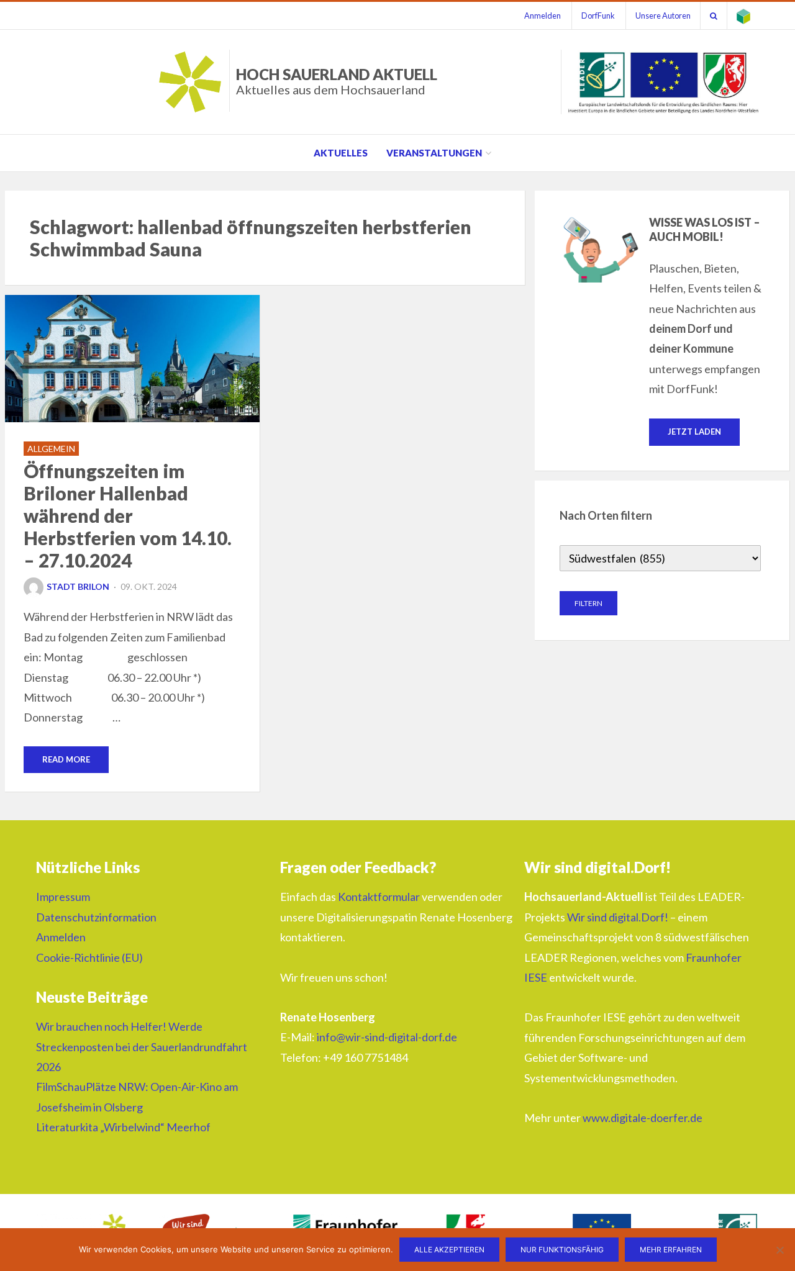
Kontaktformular (379, 896)
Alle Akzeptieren (449, 1249)
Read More (66, 759)
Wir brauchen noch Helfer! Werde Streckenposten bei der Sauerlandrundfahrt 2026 (141, 1047)
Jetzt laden (694, 431)
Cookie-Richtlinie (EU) (89, 957)
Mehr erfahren (671, 1249)
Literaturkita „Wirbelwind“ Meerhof (123, 1127)
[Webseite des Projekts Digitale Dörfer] (743, 15)
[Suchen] (714, 15)
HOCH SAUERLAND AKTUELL (336, 81)
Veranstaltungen (434, 152)
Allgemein (51, 448)
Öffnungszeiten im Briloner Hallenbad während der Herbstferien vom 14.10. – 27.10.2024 (128, 515)
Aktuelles (341, 152)
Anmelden (542, 15)
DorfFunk (598, 15)
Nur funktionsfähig (562, 1249)
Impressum (63, 896)
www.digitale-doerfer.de (642, 1117)
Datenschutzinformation (96, 917)
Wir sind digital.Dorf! (617, 917)
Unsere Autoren (663, 15)
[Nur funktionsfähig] (779, 1250)
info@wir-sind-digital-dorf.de (387, 1037)
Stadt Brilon (78, 586)
